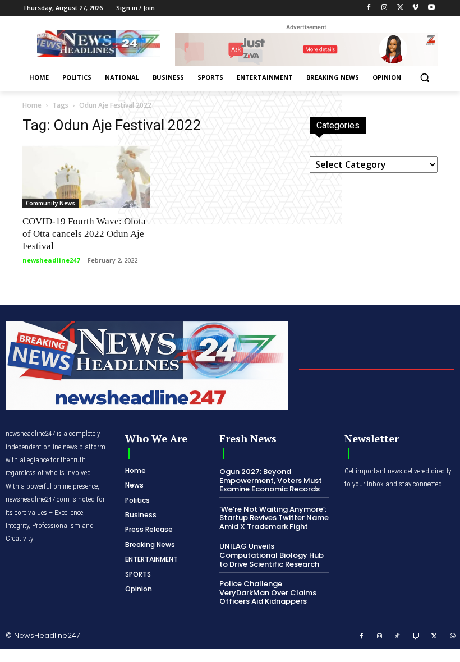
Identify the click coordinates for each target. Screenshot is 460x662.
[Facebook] (368, 8)
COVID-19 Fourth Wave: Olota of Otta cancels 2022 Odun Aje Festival (84, 233)
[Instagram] (384, 8)
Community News (50, 203)
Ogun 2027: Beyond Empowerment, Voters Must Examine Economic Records (270, 480)
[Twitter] (400, 8)
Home (32, 105)
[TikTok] (398, 637)
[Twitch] (416, 637)
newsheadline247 (51, 260)
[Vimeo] (415, 8)
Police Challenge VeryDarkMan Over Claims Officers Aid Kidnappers (267, 592)
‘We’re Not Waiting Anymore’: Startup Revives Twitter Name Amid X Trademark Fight (274, 518)
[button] (424, 78)
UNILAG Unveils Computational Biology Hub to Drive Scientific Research (271, 555)
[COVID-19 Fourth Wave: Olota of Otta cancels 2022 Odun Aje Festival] (86, 177)
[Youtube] (431, 8)
